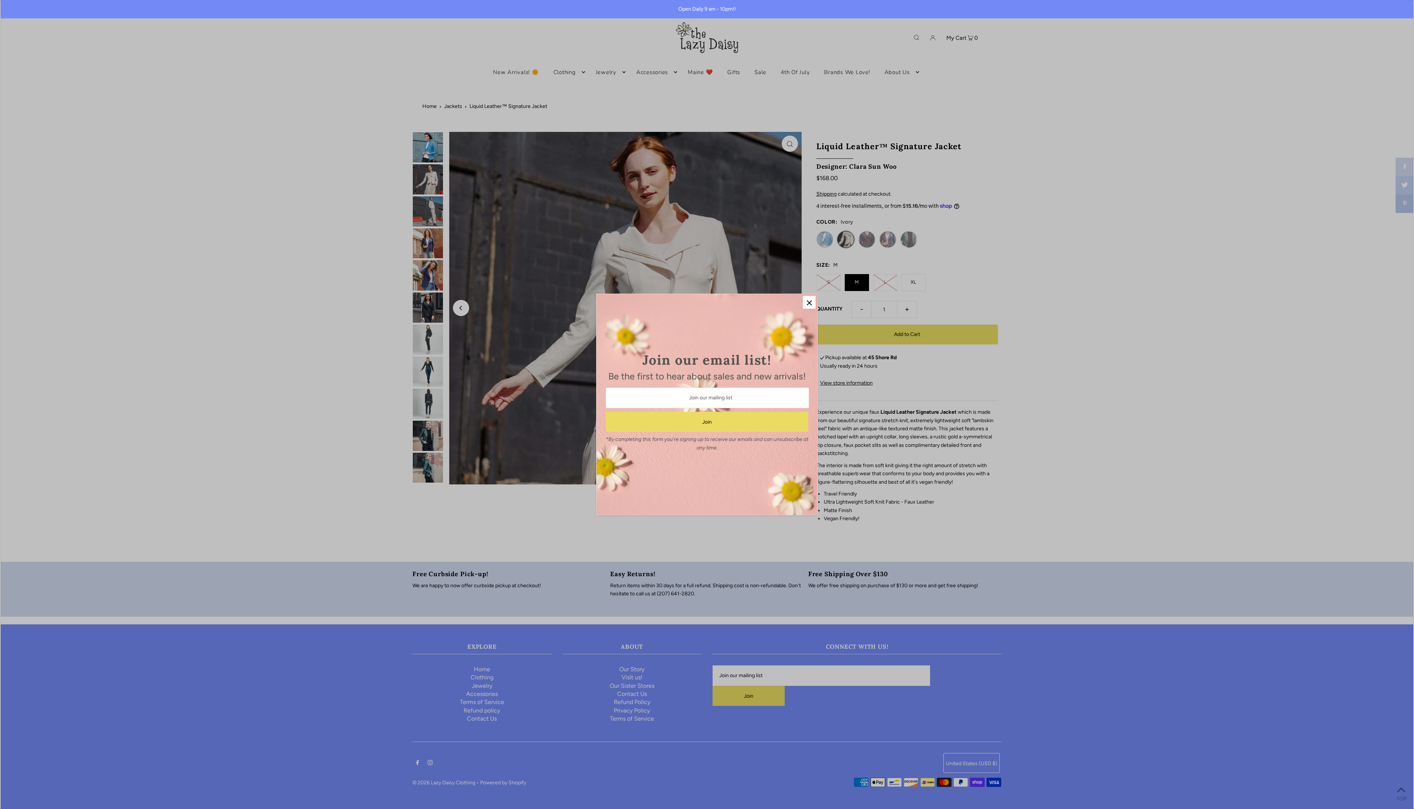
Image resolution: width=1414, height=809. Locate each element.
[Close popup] (809, 302)
